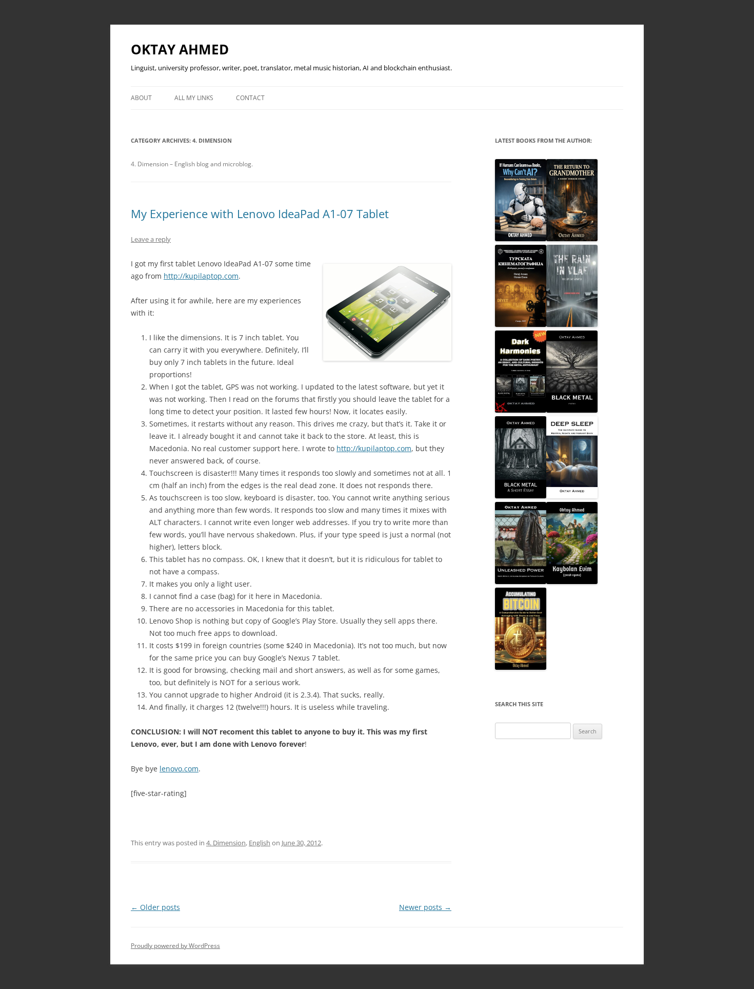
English (259, 842)
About (141, 97)
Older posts (155, 907)
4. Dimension (226, 842)
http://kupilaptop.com (201, 276)
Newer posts (425, 907)
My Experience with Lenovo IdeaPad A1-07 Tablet (260, 213)
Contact (250, 97)
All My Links (193, 97)
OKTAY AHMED (180, 49)
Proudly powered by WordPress (175, 945)
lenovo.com (179, 768)
